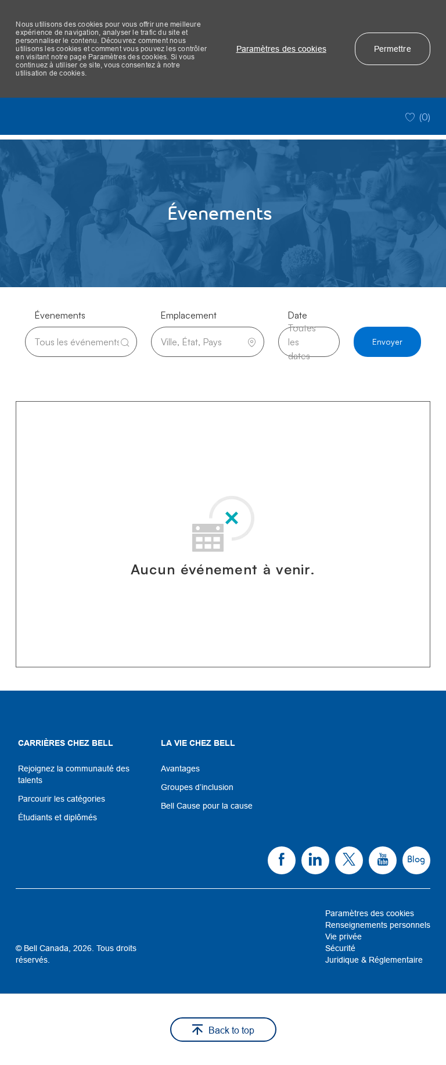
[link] (80, 774)
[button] (281, 49)
